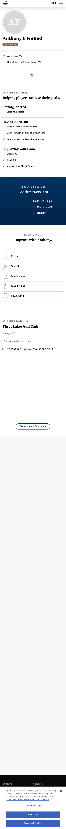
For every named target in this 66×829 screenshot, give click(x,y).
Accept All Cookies (33, 823)
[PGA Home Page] (5, 3)
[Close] (61, 791)
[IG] (32, 75)
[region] (33, 807)
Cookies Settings (33, 805)
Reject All (33, 814)
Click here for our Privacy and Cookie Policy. (28, 799)
